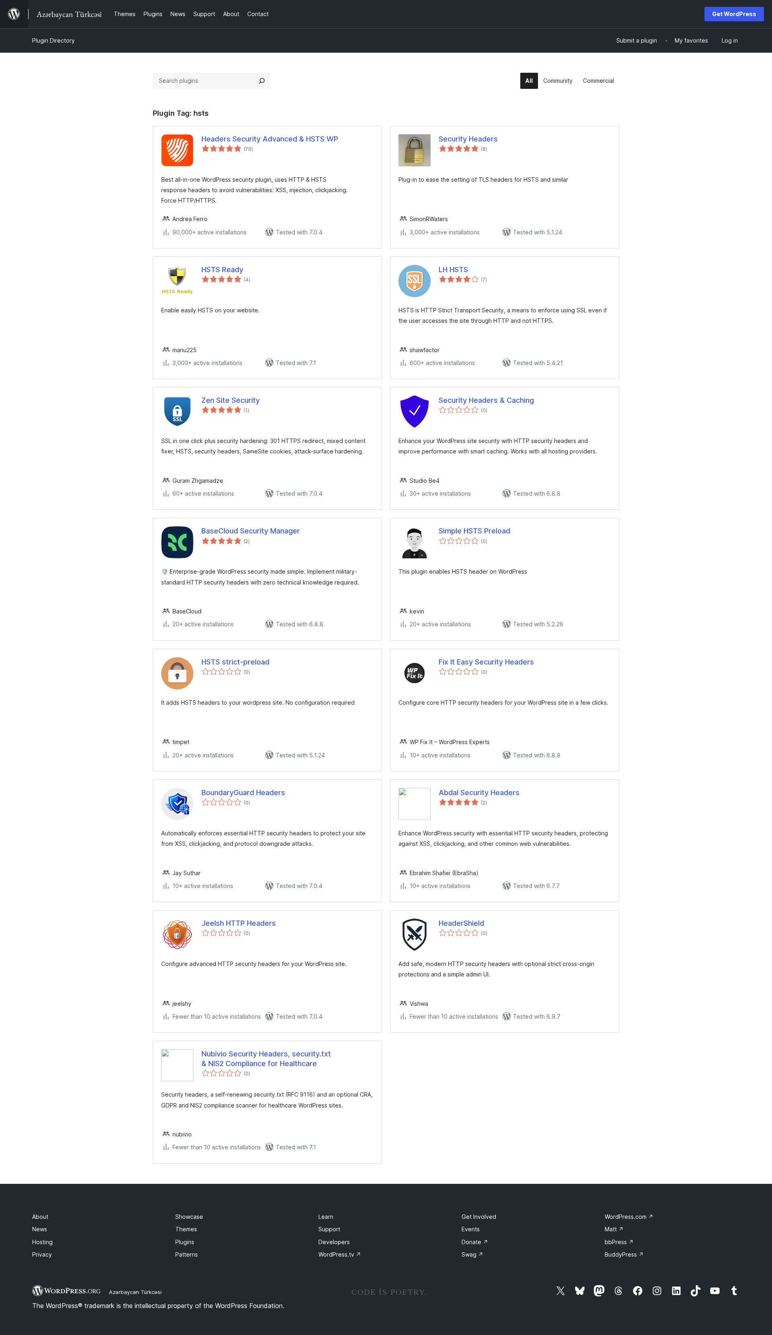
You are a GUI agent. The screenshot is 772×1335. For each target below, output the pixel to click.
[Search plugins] (262, 81)
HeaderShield (461, 923)
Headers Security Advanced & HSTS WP (269, 139)
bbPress (619, 1242)
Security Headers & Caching (486, 400)
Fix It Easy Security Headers (486, 662)
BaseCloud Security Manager (250, 531)
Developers (334, 1242)
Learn (325, 1216)
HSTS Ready (222, 269)
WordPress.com (629, 1216)
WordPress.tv (339, 1254)
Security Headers (468, 139)
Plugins (184, 1242)
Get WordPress (734, 13)
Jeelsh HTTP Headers (238, 923)
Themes (186, 1229)
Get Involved (479, 1216)
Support (329, 1229)
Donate (475, 1242)
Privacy (42, 1254)
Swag (472, 1254)
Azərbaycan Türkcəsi (135, 1292)
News (39, 1229)
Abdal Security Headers (479, 792)
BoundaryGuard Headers (243, 792)
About (40, 1216)
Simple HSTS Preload (474, 531)
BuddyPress (624, 1254)
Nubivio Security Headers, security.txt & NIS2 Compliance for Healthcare (266, 1058)
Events (471, 1229)
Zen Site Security (230, 400)
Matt (614, 1229)
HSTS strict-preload (235, 662)
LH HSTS (453, 269)
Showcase (189, 1216)
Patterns (186, 1254)
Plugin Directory (53, 40)
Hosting (42, 1242)
